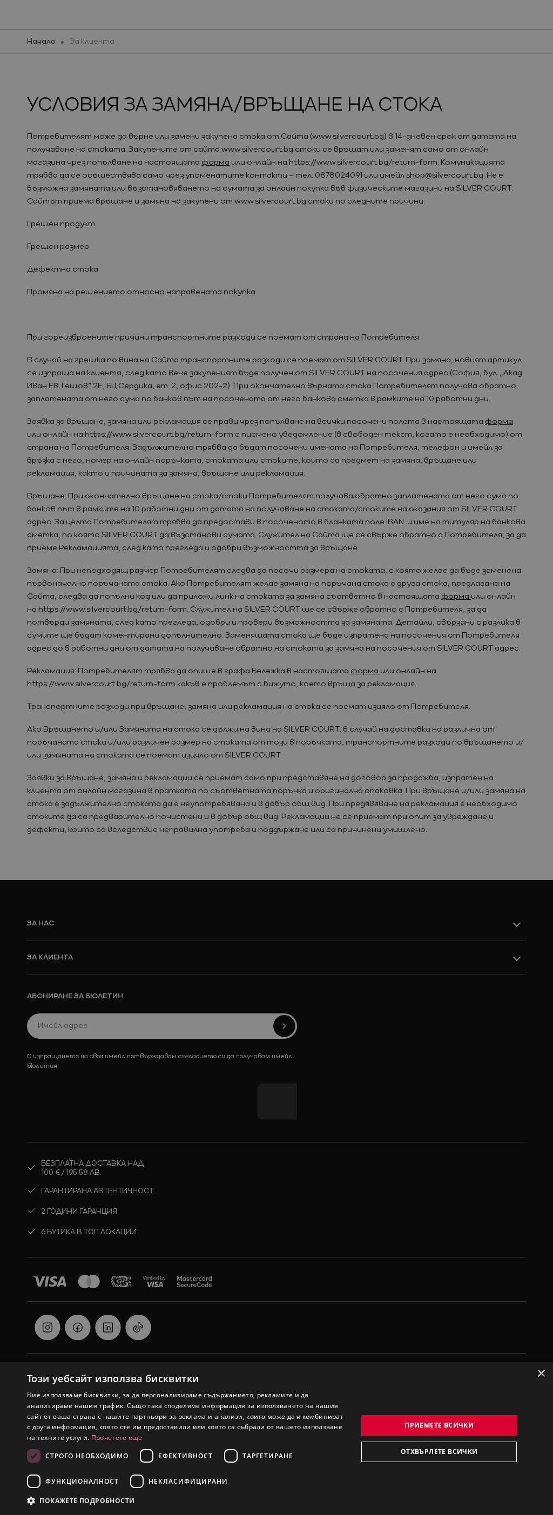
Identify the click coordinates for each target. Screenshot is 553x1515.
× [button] (541, 1374)
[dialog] (276, 1438)
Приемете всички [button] (439, 1425)
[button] (81, 1500)
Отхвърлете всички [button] (439, 1451)
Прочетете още (117, 1437)
